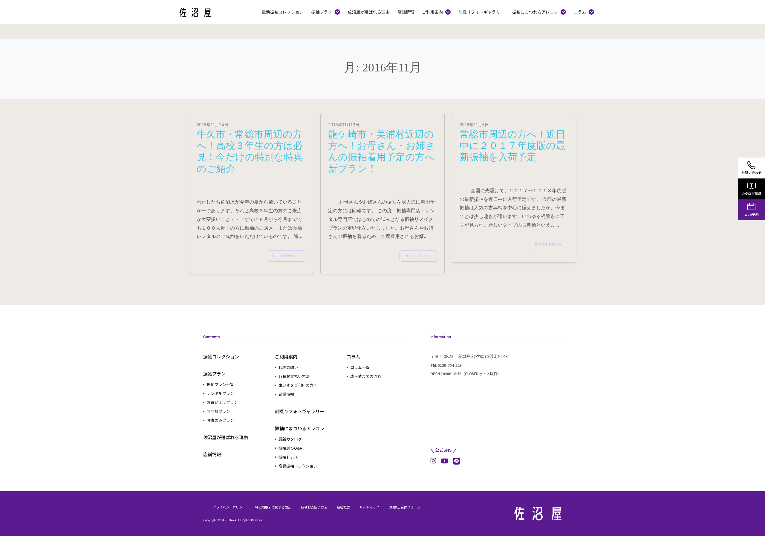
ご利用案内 (432, 11)
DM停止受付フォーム (404, 507)
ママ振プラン (218, 411)
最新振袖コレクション (283, 11)
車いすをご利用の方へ (298, 385)
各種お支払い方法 (294, 376)
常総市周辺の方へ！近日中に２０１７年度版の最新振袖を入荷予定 (512, 145)
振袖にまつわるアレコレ (535, 11)
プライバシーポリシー (229, 507)
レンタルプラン (220, 393)
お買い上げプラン (222, 402)
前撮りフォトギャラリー (481, 11)
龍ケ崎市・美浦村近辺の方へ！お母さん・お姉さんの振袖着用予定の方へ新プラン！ (381, 151)
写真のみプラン (220, 420)
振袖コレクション (221, 356)
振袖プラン (321, 11)
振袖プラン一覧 (220, 384)
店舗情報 (405, 11)
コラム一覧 (360, 367)
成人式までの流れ (365, 376)
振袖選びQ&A (290, 448)
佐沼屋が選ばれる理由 (369, 11)
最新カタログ (290, 439)
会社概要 (343, 507)
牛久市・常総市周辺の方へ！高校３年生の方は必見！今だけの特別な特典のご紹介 (250, 151)
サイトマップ (369, 507)
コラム (580, 11)
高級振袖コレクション (298, 466)
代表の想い (288, 367)
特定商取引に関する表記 (273, 507)
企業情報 (286, 394)
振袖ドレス (288, 457)
